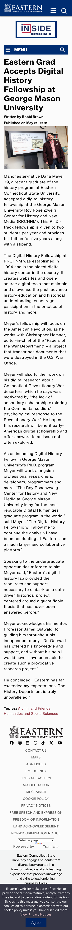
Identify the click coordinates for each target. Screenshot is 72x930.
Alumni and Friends (34, 708)
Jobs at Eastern (36, 778)
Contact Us (36, 750)
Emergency (36, 771)
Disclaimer (36, 792)
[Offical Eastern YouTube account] (60, 743)
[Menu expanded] (53, 11)
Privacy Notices (36, 805)
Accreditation (36, 785)
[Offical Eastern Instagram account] (20, 743)
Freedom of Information (36, 819)
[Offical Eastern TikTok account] (43, 743)
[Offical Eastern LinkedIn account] (27, 743)
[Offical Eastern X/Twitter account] (51, 743)
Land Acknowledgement (36, 826)
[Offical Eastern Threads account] (35, 743)
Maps (36, 757)
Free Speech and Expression (36, 812)
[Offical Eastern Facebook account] (12, 743)
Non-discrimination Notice (36, 833)
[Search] (62, 50)
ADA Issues (36, 764)
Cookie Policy (36, 799)
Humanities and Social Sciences (31, 714)
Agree (36, 923)
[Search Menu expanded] (64, 11)
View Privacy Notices (36, 914)
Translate (51, 847)
